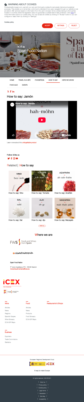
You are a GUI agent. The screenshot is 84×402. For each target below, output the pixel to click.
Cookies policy (9, 22)
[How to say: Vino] (19, 191)
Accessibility (42, 399)
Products (29, 313)
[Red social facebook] (11, 92)
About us (43, 382)
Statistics (8, 342)
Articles (7, 308)
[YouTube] (17, 159)
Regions (7, 313)
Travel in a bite (24, 80)
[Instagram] (14, 159)
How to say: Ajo (38, 220)
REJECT (74, 25)
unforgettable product (29, 143)
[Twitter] (9, 159)
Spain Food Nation (32, 51)
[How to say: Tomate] (42, 191)
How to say (53, 80)
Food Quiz (14, 85)
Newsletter (42, 393)
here (72, 13)
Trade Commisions (11, 339)
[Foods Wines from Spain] (43, 241)
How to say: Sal (15, 220)
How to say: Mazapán (64, 220)
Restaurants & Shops (55, 304)
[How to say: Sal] (19, 218)
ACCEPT (47, 25)
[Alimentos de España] (43, 252)
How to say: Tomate (40, 193)
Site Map (43, 396)
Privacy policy (42, 385)
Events (24, 85)
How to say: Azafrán (63, 193)
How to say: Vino (16, 193)
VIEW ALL (42, 225)
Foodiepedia (39, 80)
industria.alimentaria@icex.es (20, 269)
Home (12, 80)
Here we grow (68, 80)
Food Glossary (30, 316)
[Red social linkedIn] (13, 92)
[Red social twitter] (8, 92)
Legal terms (42, 390)
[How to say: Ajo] (42, 218)
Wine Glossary (9, 319)
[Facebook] (11, 159)
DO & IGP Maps (10, 322)
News (7, 311)
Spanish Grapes (10, 316)
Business (8, 332)
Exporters (8, 336)
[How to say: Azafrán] (65, 191)
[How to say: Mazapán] (65, 218)
